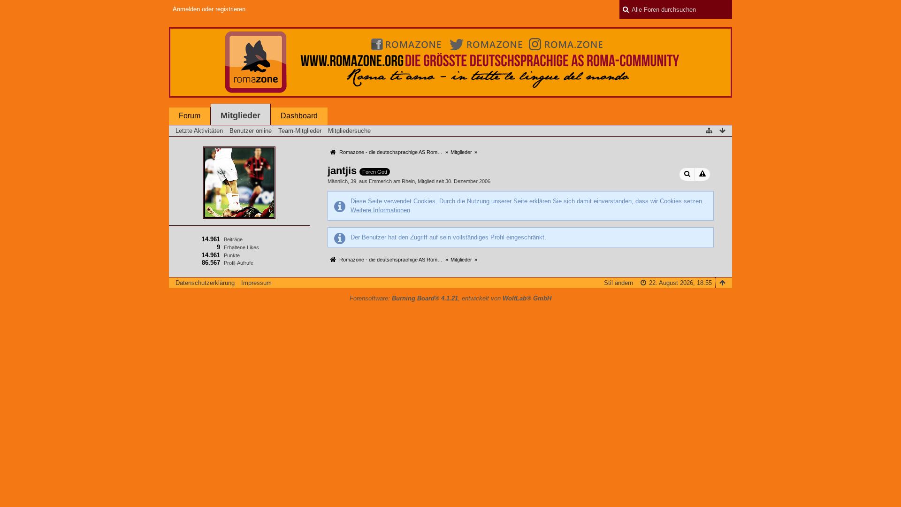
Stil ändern (618, 282)
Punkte (232, 255)
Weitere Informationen (380, 210)
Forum (189, 116)
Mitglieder (240, 115)
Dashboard (299, 116)
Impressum (256, 282)
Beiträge (233, 239)
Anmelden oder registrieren (209, 9)
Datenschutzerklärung (205, 282)
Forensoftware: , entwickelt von (450, 298)
